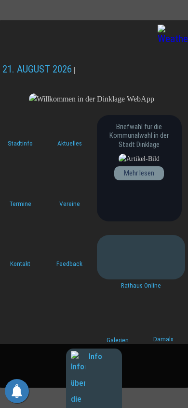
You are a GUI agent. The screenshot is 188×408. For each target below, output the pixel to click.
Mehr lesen (139, 173)
